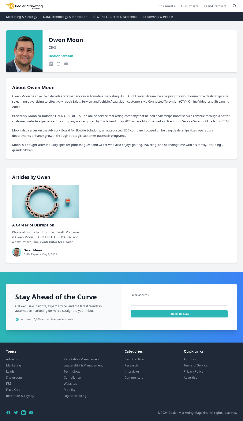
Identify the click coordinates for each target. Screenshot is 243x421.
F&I (8, 383)
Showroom (14, 377)
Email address (140, 295)
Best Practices (135, 359)
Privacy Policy (193, 371)
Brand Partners (215, 6)
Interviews (132, 371)
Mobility (69, 390)
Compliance (72, 377)
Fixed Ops (13, 390)
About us (190, 359)
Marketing (13, 365)
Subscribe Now (179, 314)
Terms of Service (195, 365)
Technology (72, 371)
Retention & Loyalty (20, 396)
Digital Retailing (75, 396)
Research (131, 365)
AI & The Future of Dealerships (115, 17)
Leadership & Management (83, 365)
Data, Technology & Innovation (65, 17)
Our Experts (189, 6)
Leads (10, 371)
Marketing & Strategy (21, 17)
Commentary (134, 377)
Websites (70, 383)
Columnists (167, 6)
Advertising (14, 359)
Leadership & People (158, 17)
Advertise (190, 377)
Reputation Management (82, 359)
